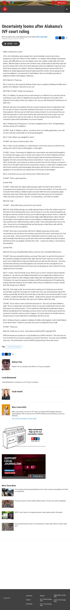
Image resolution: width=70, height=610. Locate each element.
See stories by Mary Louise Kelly (24, 418)
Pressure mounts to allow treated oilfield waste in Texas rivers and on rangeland (40, 501)
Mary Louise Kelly (41, 37)
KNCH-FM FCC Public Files (60, 596)
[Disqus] (35, 564)
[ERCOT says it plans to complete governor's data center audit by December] (8, 515)
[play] (5, 9)
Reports (42, 595)
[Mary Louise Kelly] (6, 409)
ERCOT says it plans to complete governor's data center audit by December (38, 512)
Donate (62, 3)
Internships (29, 604)
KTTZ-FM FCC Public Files (46, 600)
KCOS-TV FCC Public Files (60, 600)
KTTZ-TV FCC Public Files (46, 604)
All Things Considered (14, 346)
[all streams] (67, 9)
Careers (28, 600)
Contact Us (29, 595)
